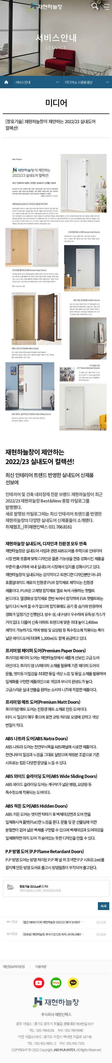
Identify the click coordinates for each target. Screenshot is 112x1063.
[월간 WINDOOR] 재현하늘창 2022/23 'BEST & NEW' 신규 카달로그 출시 (53, 922)
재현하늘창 (46, 7)
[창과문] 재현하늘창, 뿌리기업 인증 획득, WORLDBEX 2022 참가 (53, 934)
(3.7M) (34, 886)
